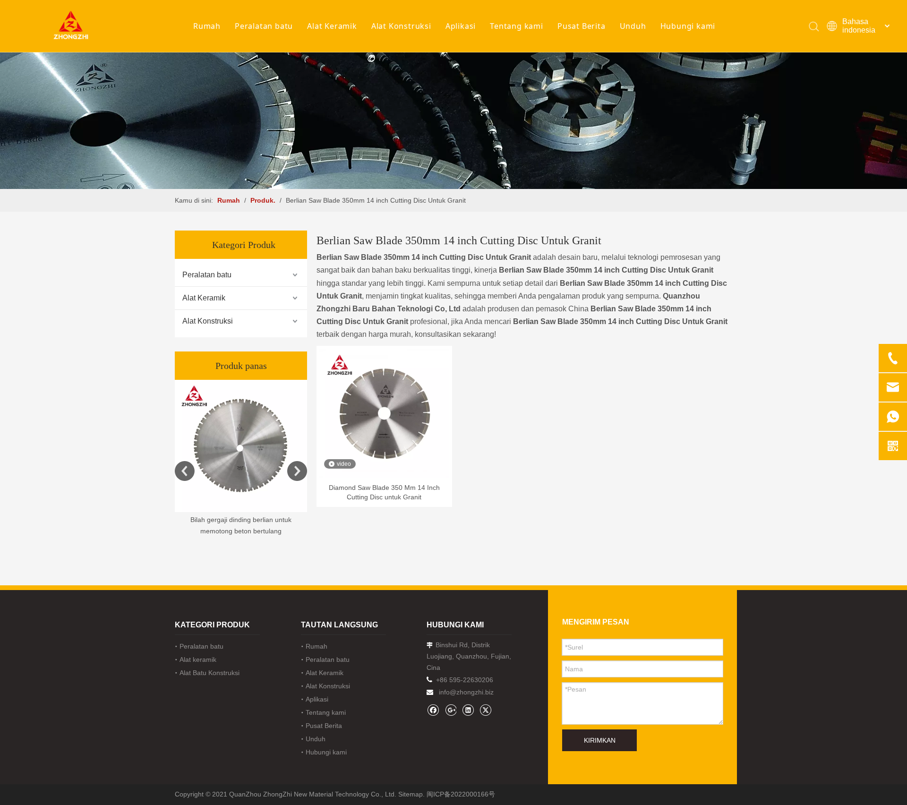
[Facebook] (433, 710)
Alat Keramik (332, 26)
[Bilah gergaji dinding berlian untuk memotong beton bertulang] (241, 446)
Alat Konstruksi (401, 26)
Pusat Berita (581, 26)
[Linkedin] (468, 710)
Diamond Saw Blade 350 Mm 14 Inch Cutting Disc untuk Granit (384, 492)
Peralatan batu (264, 26)
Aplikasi (460, 26)
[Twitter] (485, 710)
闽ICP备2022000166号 (461, 794)
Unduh (633, 26)
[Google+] (450, 710)
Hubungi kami (688, 26)
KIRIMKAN (600, 740)
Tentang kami (516, 26)
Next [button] (297, 471)
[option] (241, 458)
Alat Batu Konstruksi (210, 673)
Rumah (207, 26)
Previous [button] (185, 471)
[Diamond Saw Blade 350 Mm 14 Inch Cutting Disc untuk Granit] (384, 413)
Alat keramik (198, 659)
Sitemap (410, 794)
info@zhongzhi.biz (466, 692)
